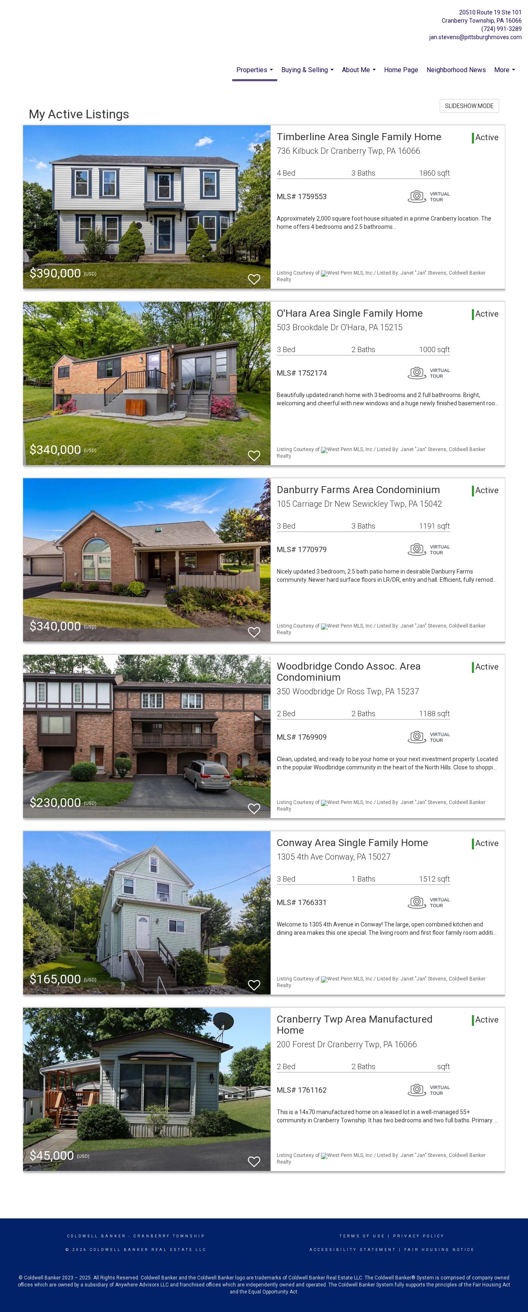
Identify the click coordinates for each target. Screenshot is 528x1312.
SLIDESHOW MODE (469, 106)
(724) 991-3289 (501, 29)
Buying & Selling (308, 74)
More (505, 74)
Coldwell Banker (96, 1236)
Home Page (401, 70)
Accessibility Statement (352, 1250)
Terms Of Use (362, 1236)
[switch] (254, 275)
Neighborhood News (456, 70)
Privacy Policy (419, 1236)
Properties (255, 73)
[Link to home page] (49, 22)
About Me (360, 74)
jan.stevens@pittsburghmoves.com (475, 37)
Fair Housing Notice (439, 1250)
